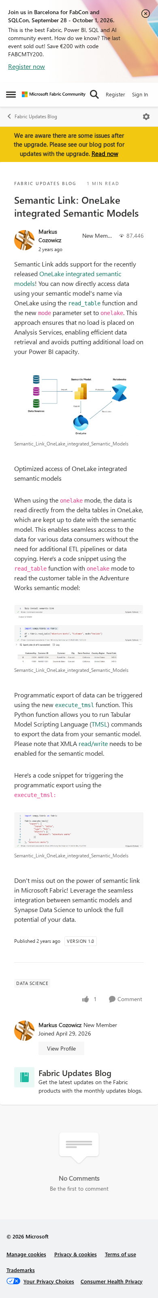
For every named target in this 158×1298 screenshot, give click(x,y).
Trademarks (20, 1269)
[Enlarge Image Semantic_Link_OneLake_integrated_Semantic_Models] (79, 402)
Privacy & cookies (75, 1254)
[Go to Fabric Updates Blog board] (24, 1077)
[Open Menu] (146, 116)
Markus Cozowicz (49, 236)
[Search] (94, 94)
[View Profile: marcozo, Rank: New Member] (24, 240)
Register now (26, 66)
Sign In (140, 94)
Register (115, 94)
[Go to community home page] (53, 94)
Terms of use (120, 1254)
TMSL (99, 724)
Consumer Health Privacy (112, 1281)
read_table (84, 303)
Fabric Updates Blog (36, 116)
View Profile (61, 1048)
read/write (94, 743)
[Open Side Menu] (11, 94)
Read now (105, 153)
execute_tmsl (74, 705)
